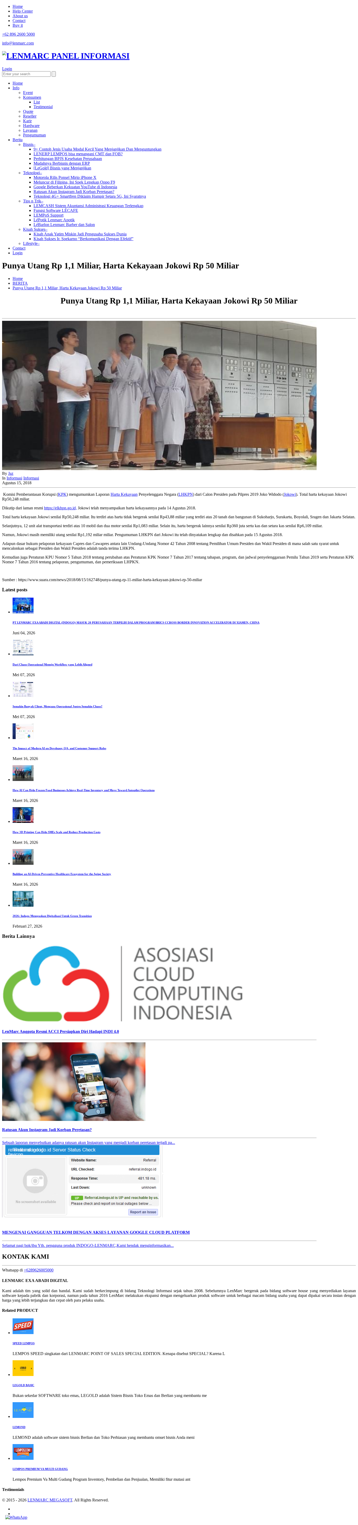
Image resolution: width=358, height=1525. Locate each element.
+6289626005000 (38, 1270)
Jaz (10, 473)
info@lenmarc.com (18, 43)
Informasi (14, 478)
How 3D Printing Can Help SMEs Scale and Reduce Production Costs (56, 832)
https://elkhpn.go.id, (60, 508)
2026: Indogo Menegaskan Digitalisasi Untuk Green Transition (52, 915)
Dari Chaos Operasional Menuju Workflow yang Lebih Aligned (52, 664)
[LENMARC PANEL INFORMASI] (65, 55)
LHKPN (185, 494)
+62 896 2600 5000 (18, 34)
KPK (62, 494)
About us (20, 16)
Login (7, 69)
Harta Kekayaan (124, 494)
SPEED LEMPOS (24, 1343)
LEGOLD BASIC (23, 1385)
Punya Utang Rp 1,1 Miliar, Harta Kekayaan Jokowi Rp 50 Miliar (67, 288)
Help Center (23, 11)
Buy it (18, 25)
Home (18, 6)
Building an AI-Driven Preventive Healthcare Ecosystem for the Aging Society (62, 874)
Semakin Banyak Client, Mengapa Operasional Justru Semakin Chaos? (57, 706)
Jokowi (290, 494)
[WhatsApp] (16, 1517)
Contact (19, 20)
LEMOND (19, 1427)
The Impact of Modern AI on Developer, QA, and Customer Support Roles (59, 748)
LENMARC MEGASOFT (50, 1500)
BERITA (20, 283)
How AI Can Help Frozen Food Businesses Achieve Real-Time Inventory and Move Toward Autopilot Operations (84, 790)
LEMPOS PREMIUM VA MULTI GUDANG (40, 1469)
